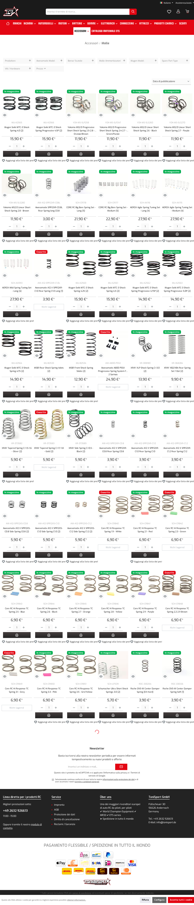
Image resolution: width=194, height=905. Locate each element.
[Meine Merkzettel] (169, 11)
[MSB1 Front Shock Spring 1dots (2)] (113, 745)
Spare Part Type (170, 60)
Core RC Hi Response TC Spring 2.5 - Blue (16, 610)
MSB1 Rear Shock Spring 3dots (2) (113, 851)
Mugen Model (137, 60)
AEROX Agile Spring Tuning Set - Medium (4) (177, 209)
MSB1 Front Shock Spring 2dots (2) (145, 770)
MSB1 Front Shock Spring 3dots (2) (177, 770)
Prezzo (40, 68)
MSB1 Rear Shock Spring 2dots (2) (81, 851)
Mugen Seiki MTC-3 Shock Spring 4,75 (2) (16, 369)
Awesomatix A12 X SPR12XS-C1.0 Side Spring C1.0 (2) (49, 530)
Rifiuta (145, 899)
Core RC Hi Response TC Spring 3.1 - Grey (16, 690)
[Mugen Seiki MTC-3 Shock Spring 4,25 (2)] (81, 264)
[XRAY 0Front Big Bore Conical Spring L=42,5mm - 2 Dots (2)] (49, 745)
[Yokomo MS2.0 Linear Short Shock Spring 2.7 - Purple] (177, 103)
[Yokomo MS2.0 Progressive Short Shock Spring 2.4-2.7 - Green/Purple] (113, 103)
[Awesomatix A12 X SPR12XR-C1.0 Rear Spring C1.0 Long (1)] (49, 264)
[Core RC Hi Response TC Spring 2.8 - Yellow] (113, 585)
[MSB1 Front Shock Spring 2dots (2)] (145, 745)
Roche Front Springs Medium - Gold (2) (17, 770)
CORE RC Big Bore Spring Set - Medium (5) (113, 209)
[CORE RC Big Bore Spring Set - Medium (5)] (113, 184)
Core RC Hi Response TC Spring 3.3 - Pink (49, 690)
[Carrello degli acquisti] (187, 11)
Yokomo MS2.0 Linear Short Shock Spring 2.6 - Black (145, 129)
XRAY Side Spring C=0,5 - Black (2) (81, 450)
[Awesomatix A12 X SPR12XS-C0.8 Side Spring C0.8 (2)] (17, 504)
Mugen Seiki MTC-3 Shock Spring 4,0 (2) (16, 129)
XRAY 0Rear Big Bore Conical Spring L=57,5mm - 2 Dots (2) (81, 770)
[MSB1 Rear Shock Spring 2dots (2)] (81, 825)
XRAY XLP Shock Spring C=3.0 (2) (145, 369)
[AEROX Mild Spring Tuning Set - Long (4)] (17, 264)
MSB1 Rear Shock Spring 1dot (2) (49, 851)
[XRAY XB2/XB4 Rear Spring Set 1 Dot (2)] (177, 344)
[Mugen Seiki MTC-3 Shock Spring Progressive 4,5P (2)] (49, 103)
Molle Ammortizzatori (110, 60)
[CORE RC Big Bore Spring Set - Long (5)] (81, 184)
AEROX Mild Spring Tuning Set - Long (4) (16, 289)
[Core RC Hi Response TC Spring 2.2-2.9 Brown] (177, 585)
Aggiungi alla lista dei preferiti (21, 160)
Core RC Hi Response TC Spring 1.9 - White (113, 530)
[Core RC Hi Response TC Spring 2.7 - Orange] (81, 585)
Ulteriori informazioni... (76, 900)
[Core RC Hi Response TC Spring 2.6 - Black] (49, 585)
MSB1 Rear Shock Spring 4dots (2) (49, 369)
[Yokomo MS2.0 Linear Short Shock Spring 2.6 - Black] (145, 103)
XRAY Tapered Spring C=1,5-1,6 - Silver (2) (17, 450)
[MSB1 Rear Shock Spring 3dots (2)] (113, 825)
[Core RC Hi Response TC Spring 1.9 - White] (113, 504)
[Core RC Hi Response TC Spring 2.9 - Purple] (145, 585)
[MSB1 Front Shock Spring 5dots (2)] (81, 344)
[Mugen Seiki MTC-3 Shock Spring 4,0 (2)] (17, 103)
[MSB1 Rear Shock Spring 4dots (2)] (49, 344)
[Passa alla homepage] (11, 11)
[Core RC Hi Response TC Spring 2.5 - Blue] (17, 585)
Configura (159, 899)
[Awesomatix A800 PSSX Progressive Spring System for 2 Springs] (113, 344)
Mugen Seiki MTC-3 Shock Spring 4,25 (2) (81, 289)
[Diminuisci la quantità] (10, 146)
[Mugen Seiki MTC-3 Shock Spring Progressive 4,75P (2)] (145, 264)
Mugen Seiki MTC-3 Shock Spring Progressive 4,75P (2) (145, 289)
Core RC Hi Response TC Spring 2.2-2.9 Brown (177, 610)
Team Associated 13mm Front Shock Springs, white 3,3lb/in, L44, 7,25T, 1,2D (145, 852)
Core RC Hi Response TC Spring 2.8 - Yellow (113, 610)
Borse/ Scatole (75, 60)
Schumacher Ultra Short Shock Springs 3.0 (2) (113, 690)
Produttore (10, 60)
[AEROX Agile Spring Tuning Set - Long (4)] (145, 184)
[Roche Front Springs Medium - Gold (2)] (17, 745)
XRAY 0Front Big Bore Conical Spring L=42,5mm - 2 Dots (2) (48, 770)
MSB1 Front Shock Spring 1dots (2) (113, 770)
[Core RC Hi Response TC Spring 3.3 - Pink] (49, 665)
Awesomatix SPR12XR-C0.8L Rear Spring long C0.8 (48, 209)
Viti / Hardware (12, 68)
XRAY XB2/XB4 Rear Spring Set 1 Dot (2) (177, 369)
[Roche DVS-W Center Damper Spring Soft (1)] (177, 665)
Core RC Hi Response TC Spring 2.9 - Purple (145, 610)
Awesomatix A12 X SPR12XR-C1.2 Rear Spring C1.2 (177, 450)
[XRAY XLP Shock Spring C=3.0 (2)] (145, 344)
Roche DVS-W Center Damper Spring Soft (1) (177, 690)
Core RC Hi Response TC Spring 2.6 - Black (49, 610)
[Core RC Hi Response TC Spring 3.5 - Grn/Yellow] (81, 665)
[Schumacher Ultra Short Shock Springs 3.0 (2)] (113, 665)
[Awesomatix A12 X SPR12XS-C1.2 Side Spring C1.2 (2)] (81, 504)
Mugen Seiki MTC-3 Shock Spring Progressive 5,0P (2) (177, 289)
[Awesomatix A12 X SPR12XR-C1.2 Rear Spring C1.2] (177, 424)
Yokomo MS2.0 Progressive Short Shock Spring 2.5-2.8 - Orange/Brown (81, 130)
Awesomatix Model (45, 60)
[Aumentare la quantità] (24, 146)
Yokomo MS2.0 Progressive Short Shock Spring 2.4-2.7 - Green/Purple (113, 130)
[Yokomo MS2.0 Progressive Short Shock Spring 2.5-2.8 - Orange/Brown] (81, 103)
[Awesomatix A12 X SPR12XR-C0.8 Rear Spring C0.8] (113, 424)
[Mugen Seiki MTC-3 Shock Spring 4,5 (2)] (113, 264)
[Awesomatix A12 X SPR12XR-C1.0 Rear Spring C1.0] (145, 424)
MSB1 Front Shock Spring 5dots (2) (81, 369)
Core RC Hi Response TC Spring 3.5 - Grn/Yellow (81, 690)
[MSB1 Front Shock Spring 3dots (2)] (177, 745)
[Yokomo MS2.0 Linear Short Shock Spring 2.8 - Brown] (17, 184)
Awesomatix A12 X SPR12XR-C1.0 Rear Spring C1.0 (145, 450)
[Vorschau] (5, 115)
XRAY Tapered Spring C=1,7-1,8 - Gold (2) (49, 450)
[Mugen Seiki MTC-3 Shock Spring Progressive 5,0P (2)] (177, 264)
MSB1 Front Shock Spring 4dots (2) (17, 851)
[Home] (9, 23)
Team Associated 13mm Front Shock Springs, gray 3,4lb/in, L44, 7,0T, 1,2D (177, 852)
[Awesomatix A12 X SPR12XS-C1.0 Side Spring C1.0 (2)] (49, 504)
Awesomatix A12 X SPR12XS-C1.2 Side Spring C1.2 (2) (81, 530)
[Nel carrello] (17, 154)
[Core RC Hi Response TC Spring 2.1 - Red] (145, 504)
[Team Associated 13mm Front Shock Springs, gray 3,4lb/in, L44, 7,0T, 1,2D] (177, 825)
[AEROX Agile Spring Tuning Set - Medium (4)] (177, 184)
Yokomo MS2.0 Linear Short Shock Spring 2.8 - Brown (16, 209)
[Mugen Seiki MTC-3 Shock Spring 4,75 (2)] (17, 344)
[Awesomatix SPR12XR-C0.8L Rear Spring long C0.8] (49, 184)
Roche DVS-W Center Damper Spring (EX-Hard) (145, 690)
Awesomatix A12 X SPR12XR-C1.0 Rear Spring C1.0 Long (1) (49, 289)
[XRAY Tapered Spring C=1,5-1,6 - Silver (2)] (17, 424)
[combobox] (88, 12)
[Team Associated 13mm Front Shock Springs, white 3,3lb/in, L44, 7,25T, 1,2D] (145, 825)
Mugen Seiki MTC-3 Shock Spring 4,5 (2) (113, 289)
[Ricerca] (133, 12)
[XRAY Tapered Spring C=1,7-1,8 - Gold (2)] (49, 424)
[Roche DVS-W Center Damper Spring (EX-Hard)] (145, 665)
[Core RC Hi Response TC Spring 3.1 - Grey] (17, 665)
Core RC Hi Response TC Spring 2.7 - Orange (81, 610)
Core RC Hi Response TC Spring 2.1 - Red (145, 530)
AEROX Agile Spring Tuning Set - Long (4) (145, 209)
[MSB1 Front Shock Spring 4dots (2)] (17, 825)
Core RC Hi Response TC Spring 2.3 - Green (177, 530)
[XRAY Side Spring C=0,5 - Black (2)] (81, 424)
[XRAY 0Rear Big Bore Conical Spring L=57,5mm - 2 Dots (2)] (81, 745)
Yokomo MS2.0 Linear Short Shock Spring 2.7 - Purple (177, 129)
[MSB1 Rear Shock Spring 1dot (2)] (49, 825)
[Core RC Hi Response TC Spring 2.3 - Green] (177, 504)
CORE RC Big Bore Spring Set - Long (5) (80, 209)
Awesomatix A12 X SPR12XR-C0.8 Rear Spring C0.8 (113, 450)
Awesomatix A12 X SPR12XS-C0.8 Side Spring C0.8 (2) (16, 530)
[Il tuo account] (178, 11)
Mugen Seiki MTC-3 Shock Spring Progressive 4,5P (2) (48, 129)
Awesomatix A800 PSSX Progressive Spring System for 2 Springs (113, 370)
